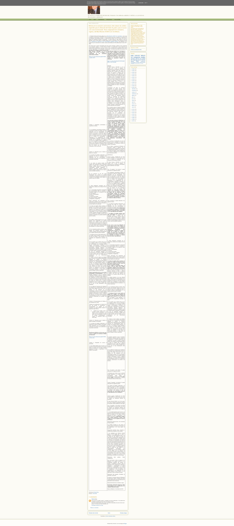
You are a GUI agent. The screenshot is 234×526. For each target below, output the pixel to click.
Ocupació (132, 63)
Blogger (125, 523)
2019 (133, 80)
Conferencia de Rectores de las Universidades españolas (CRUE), (104, 41)
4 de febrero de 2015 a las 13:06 (97, 505)
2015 (133, 87)
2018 (133, 82)
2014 (133, 109)
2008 (133, 119)
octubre (133, 92)
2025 (133, 70)
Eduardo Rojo (96, 492)
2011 (133, 114)
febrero (133, 105)
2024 (133, 72)
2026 (133, 69)
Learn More (140, 2)
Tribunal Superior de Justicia (139, 63)
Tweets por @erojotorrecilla (136, 49)
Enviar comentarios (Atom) (110, 516)
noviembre (134, 90)
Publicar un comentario (94, 507)
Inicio (90, 19)
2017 (133, 84)
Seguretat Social (137, 60)
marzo (133, 103)
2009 (133, 117)
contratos (137, 62)
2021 (133, 77)
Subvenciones (142, 62)
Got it (146, 2)
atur (141, 58)
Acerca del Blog (117, 19)
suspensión (143, 61)
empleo (143, 57)
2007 (133, 120)
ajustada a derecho (135, 58)
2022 (133, 75)
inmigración (136, 57)
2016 (133, 85)
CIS (132, 60)
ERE (132, 55)
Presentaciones (101, 19)
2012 (133, 112)
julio (133, 97)
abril (133, 102)
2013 (133, 110)
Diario (95, 19)
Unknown (93, 499)
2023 (133, 74)
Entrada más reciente (93, 512)
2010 (133, 115)
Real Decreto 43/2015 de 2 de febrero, (114, 36)
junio (133, 98)
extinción (137, 55)
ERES (137, 61)
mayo (133, 100)
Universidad (95, 493)
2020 (133, 79)
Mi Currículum (109, 19)
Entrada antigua (123, 512)
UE (132, 57)
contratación (133, 62)
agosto (133, 95)
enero (133, 107)
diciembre (134, 88)
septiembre (134, 93)
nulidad (143, 58)
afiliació (143, 55)
